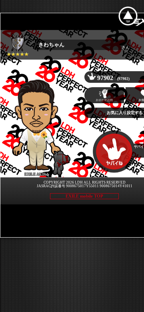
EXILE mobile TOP (84, 196)
